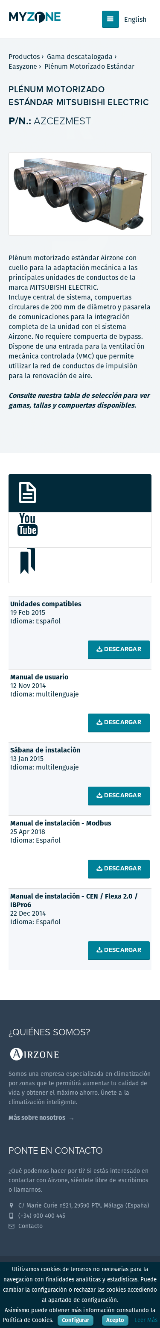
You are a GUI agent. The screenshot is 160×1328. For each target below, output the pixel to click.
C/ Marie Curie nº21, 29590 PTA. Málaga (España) (83, 1205)
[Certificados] (80, 565)
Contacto (30, 1226)
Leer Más (145, 1320)
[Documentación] (80, 493)
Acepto (115, 1320)
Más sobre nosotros (37, 1117)
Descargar (121, 649)
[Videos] (80, 530)
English (135, 19)
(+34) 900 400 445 (41, 1215)
